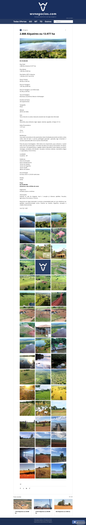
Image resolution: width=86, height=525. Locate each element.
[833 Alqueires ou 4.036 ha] (63, 504)
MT (35, 21)
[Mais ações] (65, 30)
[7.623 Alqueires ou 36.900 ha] (22, 504)
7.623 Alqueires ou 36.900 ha (22, 512)
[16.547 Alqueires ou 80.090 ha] (43, 504)
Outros (48, 21)
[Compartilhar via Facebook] (20, 488)
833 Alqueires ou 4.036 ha (63, 511)
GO (30, 21)
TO (41, 21)
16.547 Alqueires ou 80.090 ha (42, 512)
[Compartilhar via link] (29, 488)
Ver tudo (71, 496)
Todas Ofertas (20, 21)
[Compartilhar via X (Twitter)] (23, 488)
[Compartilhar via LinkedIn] (26, 488)
